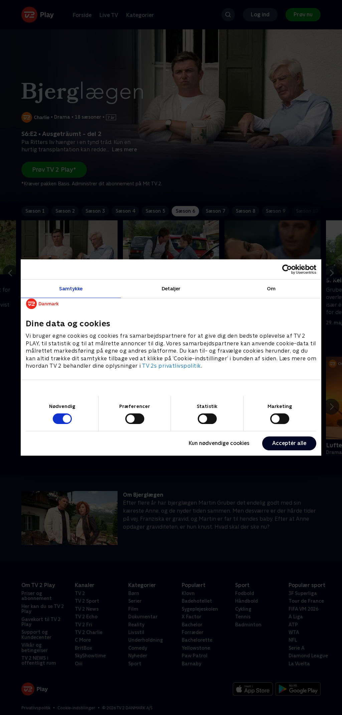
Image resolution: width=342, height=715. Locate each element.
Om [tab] (271, 288)
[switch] (134, 418)
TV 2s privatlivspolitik (171, 366)
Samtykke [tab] (71, 288)
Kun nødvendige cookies (219, 443)
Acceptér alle (289, 443)
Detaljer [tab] (171, 288)
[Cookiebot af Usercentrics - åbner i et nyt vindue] (287, 269)
